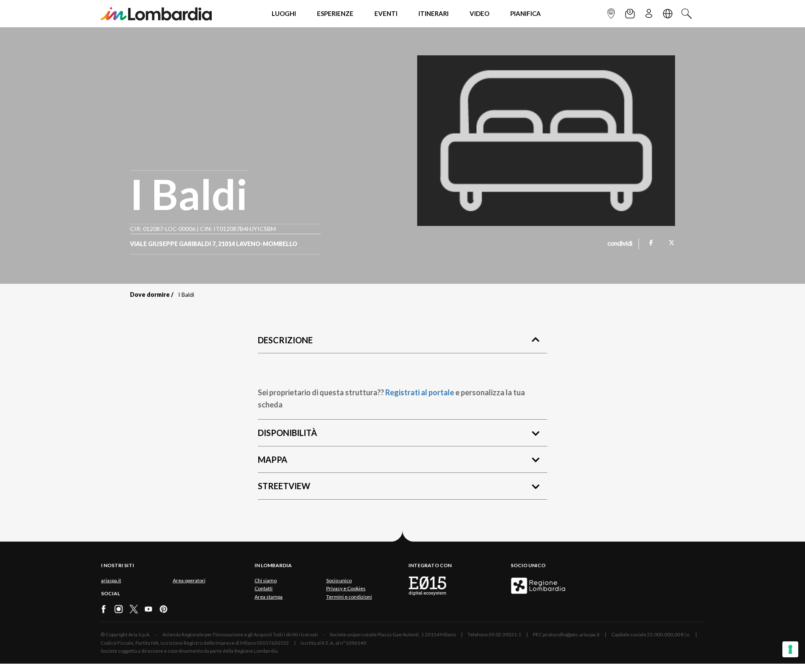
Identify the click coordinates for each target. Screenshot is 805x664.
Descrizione (285, 340)
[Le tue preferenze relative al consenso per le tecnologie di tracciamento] (790, 649)
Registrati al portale (419, 392)
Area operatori (189, 580)
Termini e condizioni (349, 597)
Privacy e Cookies (346, 588)
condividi (620, 244)
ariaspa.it (111, 580)
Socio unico (339, 580)
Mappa (272, 459)
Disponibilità (287, 433)
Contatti (263, 588)
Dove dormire (150, 294)
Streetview (284, 486)
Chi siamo (265, 580)
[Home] (156, 13)
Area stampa (268, 597)
